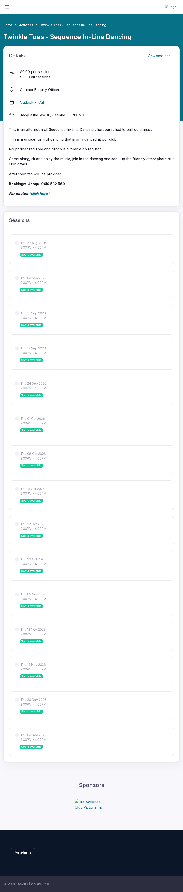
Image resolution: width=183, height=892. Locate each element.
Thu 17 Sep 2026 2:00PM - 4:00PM (33, 350)
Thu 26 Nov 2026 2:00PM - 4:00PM (33, 702)
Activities (26, 25)
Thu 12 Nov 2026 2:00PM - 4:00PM (33, 632)
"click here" (39, 193)
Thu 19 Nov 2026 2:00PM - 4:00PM (33, 667)
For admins (23, 852)
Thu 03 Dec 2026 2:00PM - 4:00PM (33, 737)
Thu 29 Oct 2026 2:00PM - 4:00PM (33, 561)
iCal (41, 102)
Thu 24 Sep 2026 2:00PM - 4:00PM (33, 385)
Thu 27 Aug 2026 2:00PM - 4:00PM (33, 245)
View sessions (159, 56)
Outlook (26, 102)
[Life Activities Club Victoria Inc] (91, 804)
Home (7, 25)
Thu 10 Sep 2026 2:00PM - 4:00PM (33, 315)
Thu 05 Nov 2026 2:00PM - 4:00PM (33, 596)
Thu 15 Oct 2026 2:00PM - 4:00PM (33, 491)
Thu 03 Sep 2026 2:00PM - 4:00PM (33, 280)
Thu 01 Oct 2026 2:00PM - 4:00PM (33, 421)
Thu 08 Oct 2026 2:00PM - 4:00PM (33, 456)
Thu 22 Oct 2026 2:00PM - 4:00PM (33, 526)
